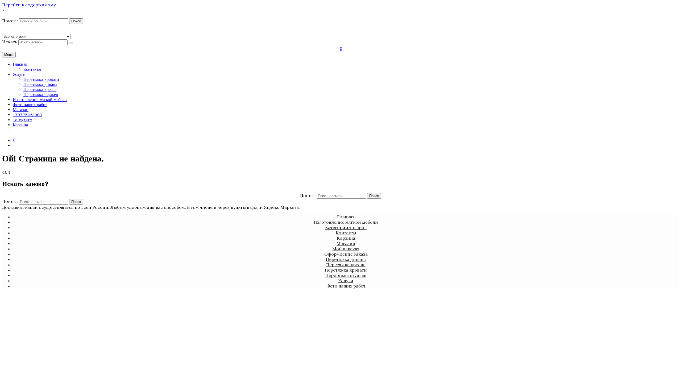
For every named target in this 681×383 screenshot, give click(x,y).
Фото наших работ (30, 104)
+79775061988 (27, 114)
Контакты (32, 69)
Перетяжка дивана (40, 84)
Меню (9, 55)
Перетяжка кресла (39, 89)
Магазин (20, 109)
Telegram (22, 119)
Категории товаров (346, 227)
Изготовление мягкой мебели (40, 99)
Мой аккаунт (345, 248)
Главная (20, 64)
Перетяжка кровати (41, 79)
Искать (9, 41)
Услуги (19, 74)
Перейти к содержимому (29, 4)
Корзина (20, 124)
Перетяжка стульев (40, 94)
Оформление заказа (346, 254)
